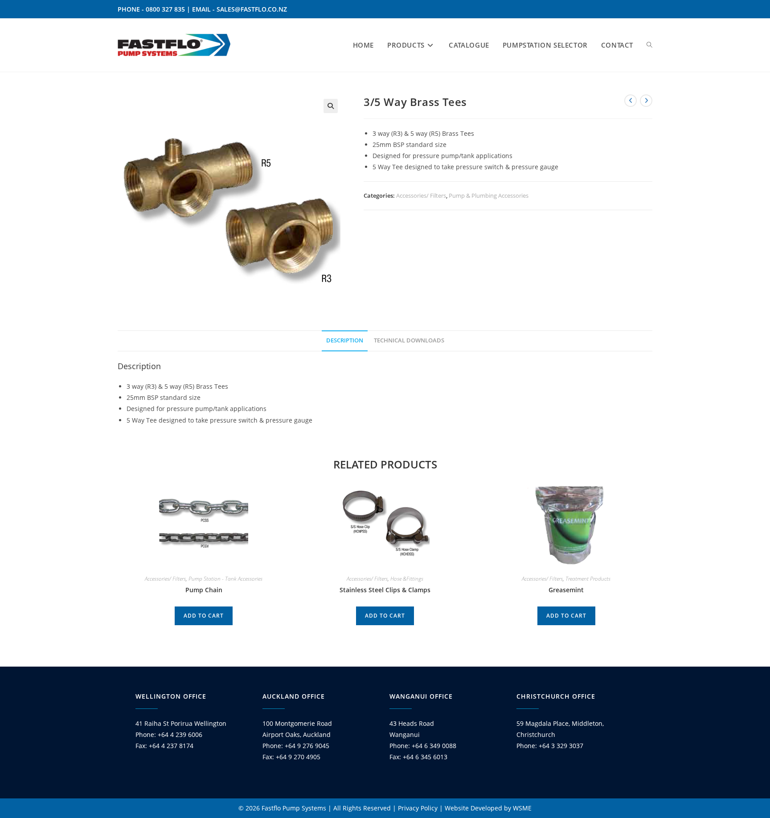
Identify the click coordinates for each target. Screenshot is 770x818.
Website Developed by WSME (488, 808)
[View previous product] (630, 100)
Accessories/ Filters (421, 195)
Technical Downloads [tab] (409, 340)
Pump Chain (203, 590)
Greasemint (566, 590)
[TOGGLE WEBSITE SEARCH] (649, 45)
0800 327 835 (165, 9)
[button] (331, 106)
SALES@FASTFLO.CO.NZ (252, 9)
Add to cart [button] (204, 615)
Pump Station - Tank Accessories (225, 578)
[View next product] (646, 100)
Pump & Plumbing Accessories (488, 195)
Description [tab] (344, 340)
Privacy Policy (418, 808)
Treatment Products (587, 578)
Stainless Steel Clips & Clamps (385, 590)
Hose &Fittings (406, 578)
